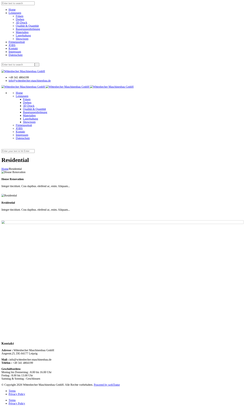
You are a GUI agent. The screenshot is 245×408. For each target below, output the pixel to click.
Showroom (22, 38)
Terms (12, 390)
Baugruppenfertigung (28, 29)
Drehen (20, 19)
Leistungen (15, 12)
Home (12, 9)
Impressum (15, 51)
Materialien (22, 32)
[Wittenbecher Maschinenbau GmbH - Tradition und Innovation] (23, 71)
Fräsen (19, 16)
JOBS (12, 45)
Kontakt (13, 48)
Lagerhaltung (23, 35)
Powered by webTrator (107, 384)
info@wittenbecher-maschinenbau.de (30, 80)
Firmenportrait (17, 41)
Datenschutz (16, 54)
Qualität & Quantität (27, 25)
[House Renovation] (2, 192)
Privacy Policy (17, 394)
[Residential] (2, 215)
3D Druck (21, 22)
